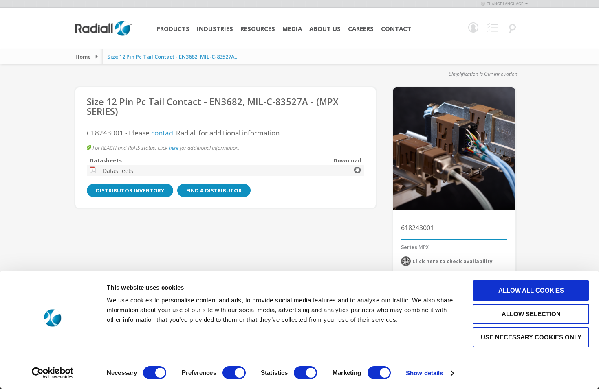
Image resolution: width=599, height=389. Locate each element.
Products (172, 28)
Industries (215, 28)
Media (292, 28)
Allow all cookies (531, 290)
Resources (257, 28)
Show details (424, 372)
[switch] (234, 373)
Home (83, 56)
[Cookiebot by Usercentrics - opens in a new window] (52, 373)
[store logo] (103, 34)
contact (162, 133)
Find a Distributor (214, 190)
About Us (325, 28)
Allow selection (531, 313)
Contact (396, 28)
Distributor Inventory (130, 190)
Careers (361, 28)
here (173, 147)
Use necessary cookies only (531, 337)
